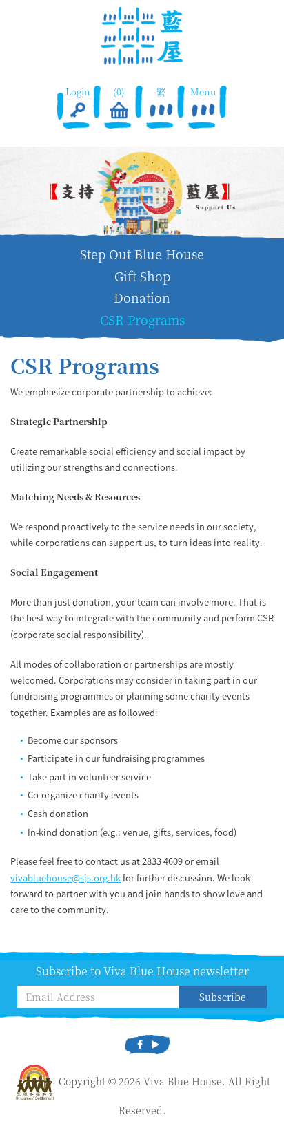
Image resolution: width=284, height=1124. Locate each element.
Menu (203, 92)
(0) (119, 92)
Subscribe (222, 997)
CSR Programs (142, 319)
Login (77, 92)
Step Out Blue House (142, 254)
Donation (142, 297)
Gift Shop (142, 276)
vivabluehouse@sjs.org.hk (65, 877)
